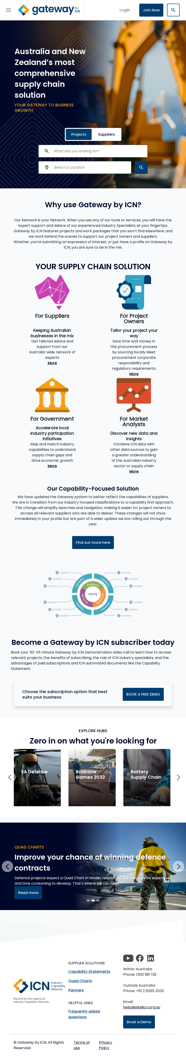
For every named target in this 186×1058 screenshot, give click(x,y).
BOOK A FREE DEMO (143, 694)
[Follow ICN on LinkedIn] (150, 958)
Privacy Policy (105, 1045)
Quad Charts (80, 980)
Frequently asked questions (84, 1014)
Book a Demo (139, 1022)
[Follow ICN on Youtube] (128, 958)
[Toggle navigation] (8, 10)
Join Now (151, 10)
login (125, 10)
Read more (28, 892)
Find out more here (93, 542)
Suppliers (106, 134)
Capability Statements (89, 971)
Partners (76, 990)
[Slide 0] (88, 900)
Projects (78, 134)
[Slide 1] (93, 900)
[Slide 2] (98, 900)
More (52, 363)
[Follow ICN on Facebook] (139, 958)
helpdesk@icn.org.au (141, 1007)
